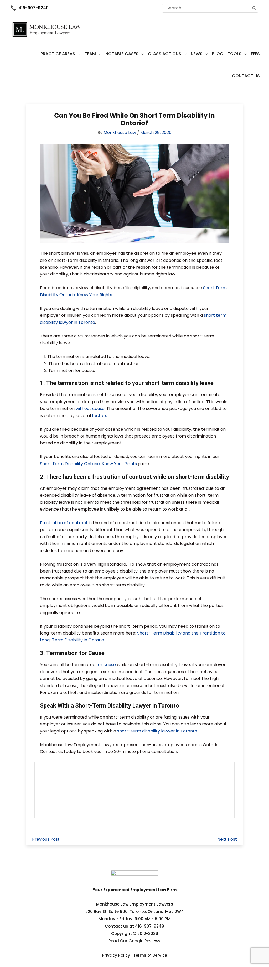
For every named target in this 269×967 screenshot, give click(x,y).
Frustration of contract (64, 523)
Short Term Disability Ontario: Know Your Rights (88, 464)
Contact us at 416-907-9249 (134, 926)
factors (99, 416)
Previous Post (43, 839)
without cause (90, 408)
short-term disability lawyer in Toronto (157, 731)
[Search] (254, 8)
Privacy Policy (116, 955)
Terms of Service (150, 955)
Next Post (229, 839)
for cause (106, 665)
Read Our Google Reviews (134, 941)
